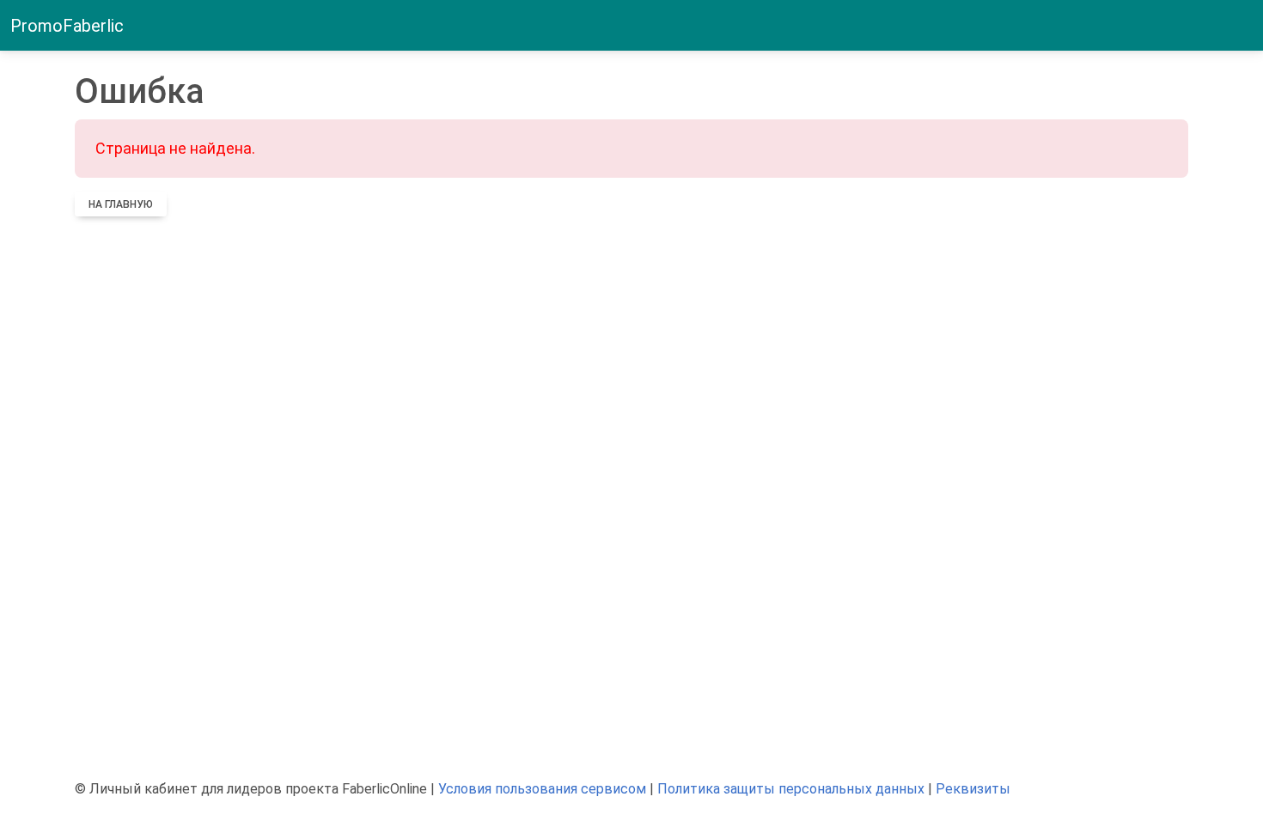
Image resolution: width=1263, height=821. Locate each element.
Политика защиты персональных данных (790, 789)
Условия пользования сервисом (542, 789)
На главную (120, 204)
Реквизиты (973, 789)
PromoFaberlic (67, 25)
